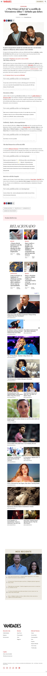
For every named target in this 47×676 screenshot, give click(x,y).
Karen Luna (33, 257)
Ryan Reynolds (26, 127)
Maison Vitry (17, 197)
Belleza (12, 241)
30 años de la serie (34, 68)
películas (18, 208)
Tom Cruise (33, 179)
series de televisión (10, 211)
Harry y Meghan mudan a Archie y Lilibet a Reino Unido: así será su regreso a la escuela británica (23, 597)
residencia (26, 208)
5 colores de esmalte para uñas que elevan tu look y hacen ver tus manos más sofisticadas (23, 592)
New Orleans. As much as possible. (10, 138)
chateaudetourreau (20, 172)
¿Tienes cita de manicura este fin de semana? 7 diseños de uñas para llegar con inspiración (16, 247)
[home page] (7, 2)
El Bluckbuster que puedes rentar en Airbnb (18, 58)
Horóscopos (13, 273)
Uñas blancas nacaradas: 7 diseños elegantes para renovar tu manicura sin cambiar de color (24, 587)
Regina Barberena (27, 17)
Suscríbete (40, 1)
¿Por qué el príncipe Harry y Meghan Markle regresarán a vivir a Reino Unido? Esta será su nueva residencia (23, 577)
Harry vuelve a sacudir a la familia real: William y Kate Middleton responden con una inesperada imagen (30, 249)
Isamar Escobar (18, 254)
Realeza (27, 241)
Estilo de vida (23, 6)
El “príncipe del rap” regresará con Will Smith (15, 75)
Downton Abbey (18, 118)
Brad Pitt (39, 179)
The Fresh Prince (18, 89)
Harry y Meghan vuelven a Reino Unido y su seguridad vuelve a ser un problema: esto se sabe (30, 280)
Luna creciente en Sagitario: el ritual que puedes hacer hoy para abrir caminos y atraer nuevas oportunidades (16, 280)
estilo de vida (8, 208)
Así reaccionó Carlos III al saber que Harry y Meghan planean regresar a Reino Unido (24, 582)
